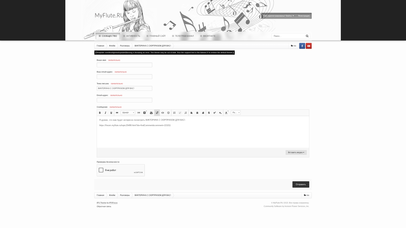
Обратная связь (104, 206)
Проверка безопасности (108, 162)
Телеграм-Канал (184, 36)
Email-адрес (109, 95)
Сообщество (109, 36)
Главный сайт (157, 36)
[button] (100, 113)
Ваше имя (108, 60)
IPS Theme (101, 203)
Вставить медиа (295, 152)
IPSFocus (113, 203)
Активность (133, 36)
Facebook (302, 46)
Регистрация (304, 16)
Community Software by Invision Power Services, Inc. (286, 206)
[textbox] (203, 132)
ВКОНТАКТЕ (209, 36)
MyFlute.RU (278, 203)
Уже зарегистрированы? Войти (278, 16)
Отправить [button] (301, 184)
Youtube (309, 46)
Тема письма (110, 83)
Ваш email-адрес (112, 72)
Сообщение (109, 107)
